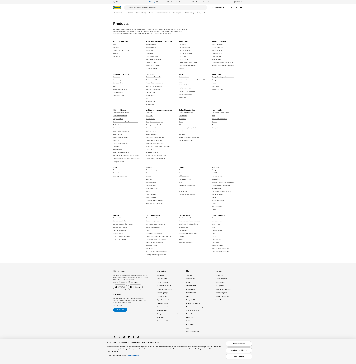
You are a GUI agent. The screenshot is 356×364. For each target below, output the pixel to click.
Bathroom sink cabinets (153, 77)
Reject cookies (239, 356)
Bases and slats (118, 83)
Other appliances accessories (220, 251)
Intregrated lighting (152, 152)
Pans (147, 173)
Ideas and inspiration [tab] (163, 13)
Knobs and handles (151, 245)
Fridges (214, 233)
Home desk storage (185, 50)
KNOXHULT (182, 97)
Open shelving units (152, 56)
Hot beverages (183, 230)
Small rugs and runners (120, 176)
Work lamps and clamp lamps (155, 137)
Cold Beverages (183, 227)
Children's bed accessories (121, 131)
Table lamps (149, 116)
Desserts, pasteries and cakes (188, 233)
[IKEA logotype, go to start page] (117, 7)
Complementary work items (187, 65)
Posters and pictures (218, 200)
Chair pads (215, 128)
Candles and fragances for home (221, 191)
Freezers (214, 236)
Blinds (213, 116)
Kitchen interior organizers (187, 91)
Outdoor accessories (119, 239)
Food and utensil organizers (154, 203)
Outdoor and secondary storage (123, 224)
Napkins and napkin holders (187, 185)
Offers (188, 296)
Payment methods (162, 282)
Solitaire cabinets (151, 47)
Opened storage (217, 53)
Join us (188, 282)
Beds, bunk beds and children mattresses (125, 122)
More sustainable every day (194, 307)
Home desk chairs (184, 47)
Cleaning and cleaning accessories (156, 254)
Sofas (115, 44)
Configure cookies (237, 350)
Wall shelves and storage (153, 59)
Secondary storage (151, 68)
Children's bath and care (120, 137)
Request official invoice (164, 286)
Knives (148, 191)
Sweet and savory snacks (186, 242)
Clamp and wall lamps (152, 128)
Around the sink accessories (154, 83)
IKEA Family (152, 2)
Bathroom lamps (151, 131)
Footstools (116, 56)
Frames (214, 197)
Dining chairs (216, 80)
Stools (214, 83)
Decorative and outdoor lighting (155, 158)
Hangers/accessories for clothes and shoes (159, 236)
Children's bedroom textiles (121, 128)
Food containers (151, 197)
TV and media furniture (153, 65)
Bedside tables (216, 59)
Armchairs (116, 53)
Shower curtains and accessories (189, 137)
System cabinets (151, 44)
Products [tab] (119, 13)
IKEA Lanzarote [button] (120, 2)
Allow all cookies (239, 344)
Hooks (148, 230)
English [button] (238, 2)
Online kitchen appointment (183, 2)
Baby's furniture (118, 119)
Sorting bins (149, 248)
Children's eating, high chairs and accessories (126, 158)
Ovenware (149, 176)
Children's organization (120, 116)
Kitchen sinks (150, 104)
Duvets (181, 122)
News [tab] (151, 13)
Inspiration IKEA (191, 293)
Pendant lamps (150, 119)
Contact (210, 2)
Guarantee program (163, 303)
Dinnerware (182, 170)
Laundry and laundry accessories (156, 239)
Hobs (213, 227)
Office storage (183, 59)
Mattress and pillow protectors (188, 128)
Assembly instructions (163, 307)
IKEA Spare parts (162, 310)
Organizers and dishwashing (154, 200)
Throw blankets (216, 125)
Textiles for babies (118, 125)
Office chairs (182, 56)
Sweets (181, 239)
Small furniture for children (121, 152)
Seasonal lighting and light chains (156, 155)
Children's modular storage (121, 113)
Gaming (181, 68)
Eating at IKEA (170, 2)
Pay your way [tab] (189, 13)
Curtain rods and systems (219, 119)
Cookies (181, 236)
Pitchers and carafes (185, 179)
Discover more (117, 305)
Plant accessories (217, 176)
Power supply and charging (154, 140)
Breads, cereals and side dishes (188, 224)
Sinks (147, 98)
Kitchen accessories (152, 188)
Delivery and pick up (221, 279)
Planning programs (221, 293)
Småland (218, 300)
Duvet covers (183, 116)
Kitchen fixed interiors (185, 85)
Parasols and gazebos (119, 230)
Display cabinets (151, 62)
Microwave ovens (217, 221)
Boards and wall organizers (154, 227)
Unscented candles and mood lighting (223, 182)
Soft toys (116, 140)
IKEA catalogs (190, 289)
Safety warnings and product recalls (167, 314)
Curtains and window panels (220, 113)
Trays (180, 188)
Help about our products (164, 289)
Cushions (214, 122)
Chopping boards (151, 194)
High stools (215, 86)
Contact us (160, 275)
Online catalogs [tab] (141, 13)
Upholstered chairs (217, 89)
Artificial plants (216, 173)
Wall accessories (217, 206)
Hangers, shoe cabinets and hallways (223, 65)
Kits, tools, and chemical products (156, 251)
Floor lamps (149, 113)
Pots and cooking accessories (155, 170)
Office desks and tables (186, 53)
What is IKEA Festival (192, 331)
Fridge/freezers (216, 239)
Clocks (214, 203)
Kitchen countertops (185, 88)
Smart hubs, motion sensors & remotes (158, 146)
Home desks (182, 44)
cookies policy (133, 355)
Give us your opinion (163, 321)
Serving (181, 173)
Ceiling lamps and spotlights (154, 122)
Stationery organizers (152, 221)
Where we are (190, 279)
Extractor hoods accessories (220, 248)
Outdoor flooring (118, 233)
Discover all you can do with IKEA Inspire (125, 282)
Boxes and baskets (152, 218)
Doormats (116, 173)
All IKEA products (191, 286)
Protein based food (185, 218)
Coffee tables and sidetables (121, 50)
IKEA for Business (161, 2)
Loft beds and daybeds (120, 89)
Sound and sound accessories (155, 143)
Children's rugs (117, 134)
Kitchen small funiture (185, 94)
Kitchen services (220, 282)
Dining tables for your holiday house (223, 77)
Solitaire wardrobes (218, 50)
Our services (219, 275)
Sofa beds (116, 47)
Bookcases (149, 53)
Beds (114, 86)
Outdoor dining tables (119, 218)
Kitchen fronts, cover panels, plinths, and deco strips (193, 81)
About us (189, 275)
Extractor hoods (217, 230)
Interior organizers (217, 47)
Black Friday (189, 324)
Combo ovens (216, 224)
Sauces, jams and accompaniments (189, 221)
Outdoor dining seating (120, 227)
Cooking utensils (151, 185)
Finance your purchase (222, 296)
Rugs (114, 170)
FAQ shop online (162, 296)
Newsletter (189, 314)
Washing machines (217, 245)
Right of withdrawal (163, 300)
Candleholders (216, 179)
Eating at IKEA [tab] (201, 13)
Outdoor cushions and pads (121, 236)
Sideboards (149, 50)
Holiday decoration (217, 194)
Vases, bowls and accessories (221, 185)
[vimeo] (128, 337)
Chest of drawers (217, 56)
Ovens (214, 218)
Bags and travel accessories (154, 242)
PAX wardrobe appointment (199, 2)
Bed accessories (118, 92)
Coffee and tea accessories (187, 194)
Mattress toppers (118, 80)
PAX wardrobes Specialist (223, 289)
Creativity (116, 146)
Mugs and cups (183, 191)
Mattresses (116, 77)
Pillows (181, 125)
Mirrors (214, 210)
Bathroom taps (150, 92)
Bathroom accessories (153, 89)
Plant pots (215, 170)
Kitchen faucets (150, 101)
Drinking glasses (184, 176)
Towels (181, 131)
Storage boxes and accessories (155, 224)
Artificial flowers (216, 188)
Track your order (162, 279)
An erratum (160, 317)
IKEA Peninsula (190, 321)
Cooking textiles (151, 182)
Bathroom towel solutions (154, 86)
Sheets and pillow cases (186, 113)
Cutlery (181, 182)
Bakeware (149, 179)
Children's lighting (151, 134)
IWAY (187, 328)
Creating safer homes (192, 310)
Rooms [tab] (130, 13)
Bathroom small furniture (153, 80)
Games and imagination (120, 143)
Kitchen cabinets (184, 77)
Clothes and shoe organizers (154, 233)
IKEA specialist (219, 286)
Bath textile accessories (186, 140)
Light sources (150, 149)
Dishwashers (216, 242)
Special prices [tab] (177, 13)
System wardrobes (217, 44)
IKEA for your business (193, 303)
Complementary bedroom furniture (222, 62)
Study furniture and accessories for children (126, 155)
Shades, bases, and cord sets (155, 125)
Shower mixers (150, 95)
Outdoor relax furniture (120, 221)
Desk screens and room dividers (188, 62)
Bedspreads (182, 119)
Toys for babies (117, 149)
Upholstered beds (118, 95)
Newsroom (189, 317)
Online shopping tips (163, 293)
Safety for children (118, 161)
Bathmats (182, 134)
